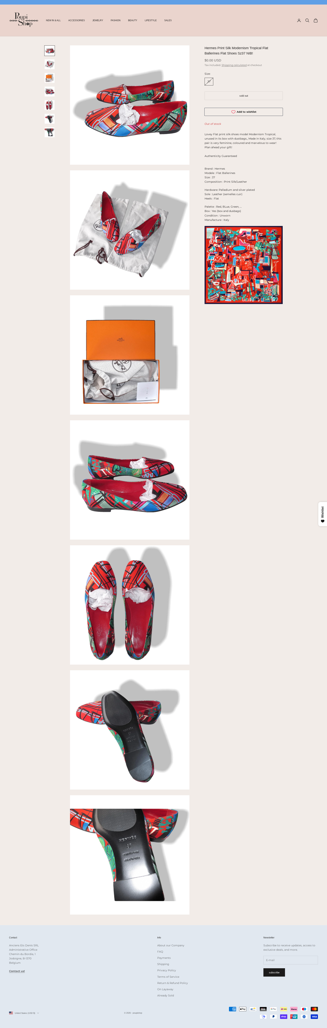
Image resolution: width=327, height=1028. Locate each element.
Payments (164, 958)
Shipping (163, 964)
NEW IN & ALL (53, 20)
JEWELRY (97, 20)
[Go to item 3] (49, 78)
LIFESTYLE (151, 20)
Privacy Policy (166, 970)
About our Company (170, 945)
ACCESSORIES (76, 20)
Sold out (243, 95)
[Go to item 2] (49, 64)
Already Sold (165, 995)
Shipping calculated (234, 65)
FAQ (160, 951)
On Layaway (165, 989)
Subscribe (274, 972)
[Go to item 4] (49, 91)
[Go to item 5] (49, 105)
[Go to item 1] (49, 50)
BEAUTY (132, 20)
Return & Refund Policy (172, 983)
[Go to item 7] (49, 132)
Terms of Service (168, 976)
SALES (168, 20)
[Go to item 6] (49, 118)
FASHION (116, 20)
